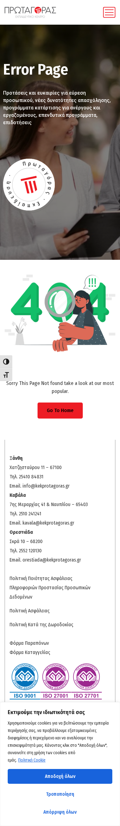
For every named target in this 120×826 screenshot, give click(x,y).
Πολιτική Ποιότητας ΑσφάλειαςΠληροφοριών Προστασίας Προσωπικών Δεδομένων (50, 587)
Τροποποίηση (60, 794)
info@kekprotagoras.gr (46, 486)
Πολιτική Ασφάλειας (30, 611)
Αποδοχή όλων (60, 776)
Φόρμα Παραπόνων (29, 643)
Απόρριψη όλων (60, 812)
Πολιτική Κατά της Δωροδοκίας (41, 625)
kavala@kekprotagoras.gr (48, 523)
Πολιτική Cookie (32, 760)
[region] (60, 764)
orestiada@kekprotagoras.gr (51, 560)
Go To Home (60, 410)
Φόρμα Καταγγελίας (30, 652)
